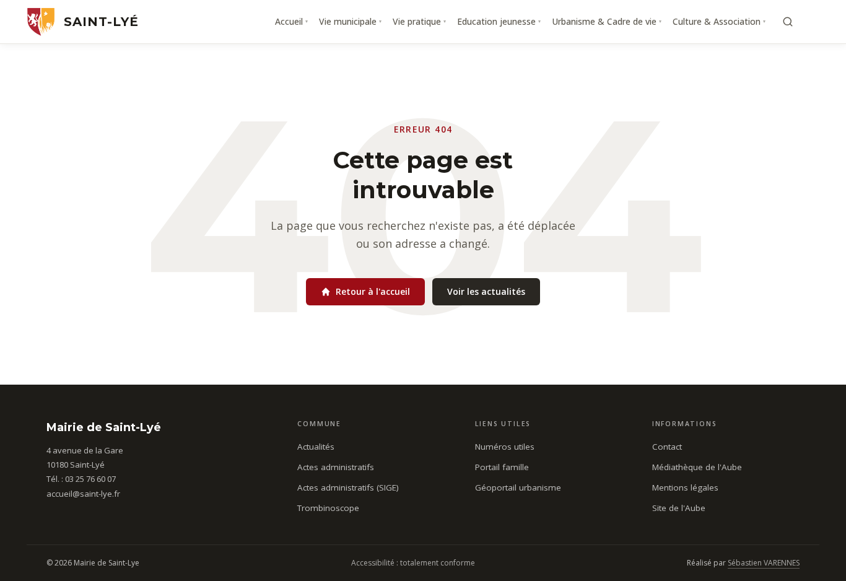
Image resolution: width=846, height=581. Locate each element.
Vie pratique (419, 21)
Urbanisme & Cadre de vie (606, 21)
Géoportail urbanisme (518, 487)
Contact (667, 446)
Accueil (291, 21)
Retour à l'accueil (373, 291)
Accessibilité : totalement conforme (413, 562)
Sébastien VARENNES (764, 562)
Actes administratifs (335, 467)
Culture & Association (719, 21)
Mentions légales (685, 487)
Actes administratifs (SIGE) (348, 487)
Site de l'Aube (678, 507)
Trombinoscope (328, 507)
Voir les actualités (486, 291)
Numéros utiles (504, 446)
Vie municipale (350, 21)
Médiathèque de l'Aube (697, 467)
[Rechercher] (788, 21)
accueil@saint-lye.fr (83, 493)
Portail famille (502, 467)
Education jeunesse (499, 21)
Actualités (315, 446)
